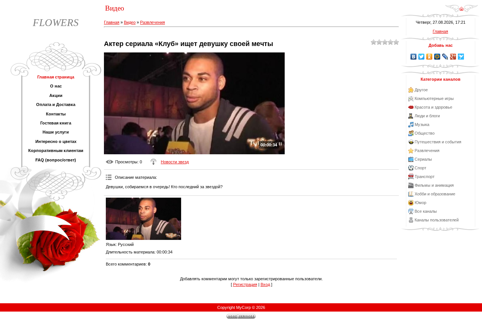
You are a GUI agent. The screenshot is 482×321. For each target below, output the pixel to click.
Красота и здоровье (433, 107)
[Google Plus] (453, 56)
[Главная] (461, 11)
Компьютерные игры (434, 98)
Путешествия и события (438, 142)
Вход (265, 284)
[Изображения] (143, 219)
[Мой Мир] (437, 56)
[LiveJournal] (445, 56)
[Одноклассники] (429, 56)
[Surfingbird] (461, 56)
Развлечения (152, 22)
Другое (421, 90)
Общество (425, 133)
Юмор (420, 202)
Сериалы (423, 159)
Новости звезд (175, 162)
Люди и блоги (427, 116)
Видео (130, 22)
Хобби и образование (435, 194)
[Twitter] (422, 56)
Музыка (422, 124)
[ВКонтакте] (414, 56)
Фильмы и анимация (434, 185)
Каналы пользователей (437, 220)
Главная (111, 22)
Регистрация (245, 284)
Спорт (420, 168)
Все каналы (426, 211)
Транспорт (425, 176)
